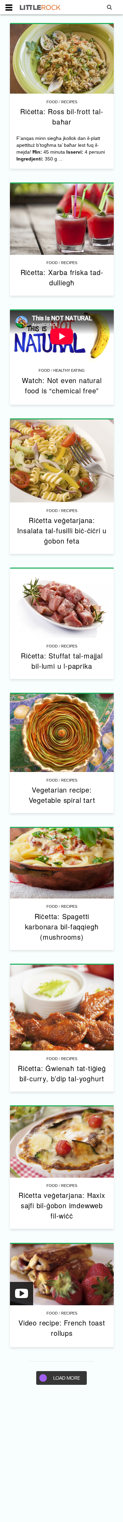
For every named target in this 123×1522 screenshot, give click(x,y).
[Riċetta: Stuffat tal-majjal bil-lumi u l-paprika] (62, 603)
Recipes (69, 102)
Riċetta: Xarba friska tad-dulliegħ (62, 277)
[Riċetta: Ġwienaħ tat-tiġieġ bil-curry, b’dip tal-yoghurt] (62, 1008)
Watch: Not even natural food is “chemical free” (61, 385)
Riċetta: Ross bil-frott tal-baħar (61, 116)
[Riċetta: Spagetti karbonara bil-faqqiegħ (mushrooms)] (62, 863)
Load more (66, 1377)
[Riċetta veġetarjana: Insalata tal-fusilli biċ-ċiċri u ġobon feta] (62, 461)
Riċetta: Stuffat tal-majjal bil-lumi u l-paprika (62, 661)
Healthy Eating (69, 370)
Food (52, 102)
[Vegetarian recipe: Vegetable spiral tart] (62, 733)
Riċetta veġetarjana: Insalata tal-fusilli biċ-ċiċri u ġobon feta (62, 530)
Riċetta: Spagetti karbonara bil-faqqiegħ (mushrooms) (62, 926)
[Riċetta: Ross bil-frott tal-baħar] (62, 59)
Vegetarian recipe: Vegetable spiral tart (62, 795)
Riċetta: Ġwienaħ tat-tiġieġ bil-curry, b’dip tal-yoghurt (62, 1073)
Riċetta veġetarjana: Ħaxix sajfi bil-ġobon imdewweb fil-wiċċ (61, 1205)
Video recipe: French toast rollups (61, 1328)
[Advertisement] (61, 1457)
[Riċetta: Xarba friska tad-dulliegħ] (62, 219)
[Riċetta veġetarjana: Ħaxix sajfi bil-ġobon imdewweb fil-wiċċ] (62, 1142)
